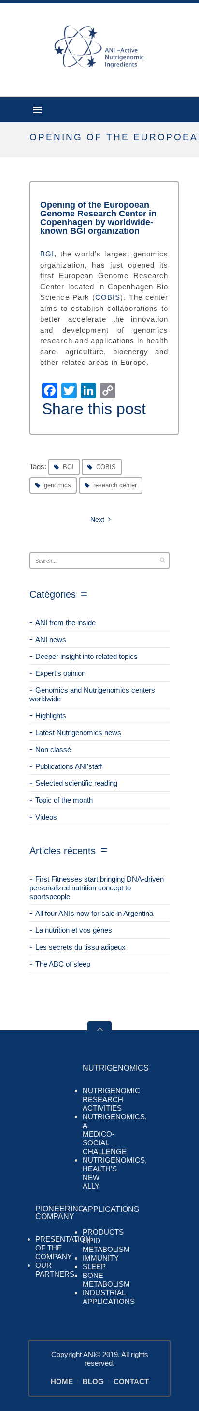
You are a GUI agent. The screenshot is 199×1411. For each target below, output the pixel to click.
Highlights (50, 716)
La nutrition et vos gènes (73, 930)
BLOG (93, 1381)
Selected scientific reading (76, 783)
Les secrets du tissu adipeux (80, 947)
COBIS (108, 297)
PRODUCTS (103, 1232)
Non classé (53, 749)
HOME (62, 1381)
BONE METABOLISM (106, 1279)
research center (115, 485)
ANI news (50, 639)
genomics (57, 485)
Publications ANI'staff (68, 766)
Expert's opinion (60, 673)
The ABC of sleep (62, 964)
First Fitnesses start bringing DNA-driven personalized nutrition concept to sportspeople (96, 887)
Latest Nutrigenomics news (78, 732)
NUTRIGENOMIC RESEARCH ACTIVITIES (111, 1099)
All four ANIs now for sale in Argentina (94, 913)
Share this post (94, 409)
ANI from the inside (65, 622)
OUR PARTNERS (54, 1269)
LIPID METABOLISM (106, 1244)
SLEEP (94, 1267)
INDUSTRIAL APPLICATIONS (109, 1297)
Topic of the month (64, 800)
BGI (47, 254)
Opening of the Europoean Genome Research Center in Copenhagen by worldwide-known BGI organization (98, 218)
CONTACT (131, 1381)
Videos (46, 817)
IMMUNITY (101, 1258)
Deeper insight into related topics (86, 656)
